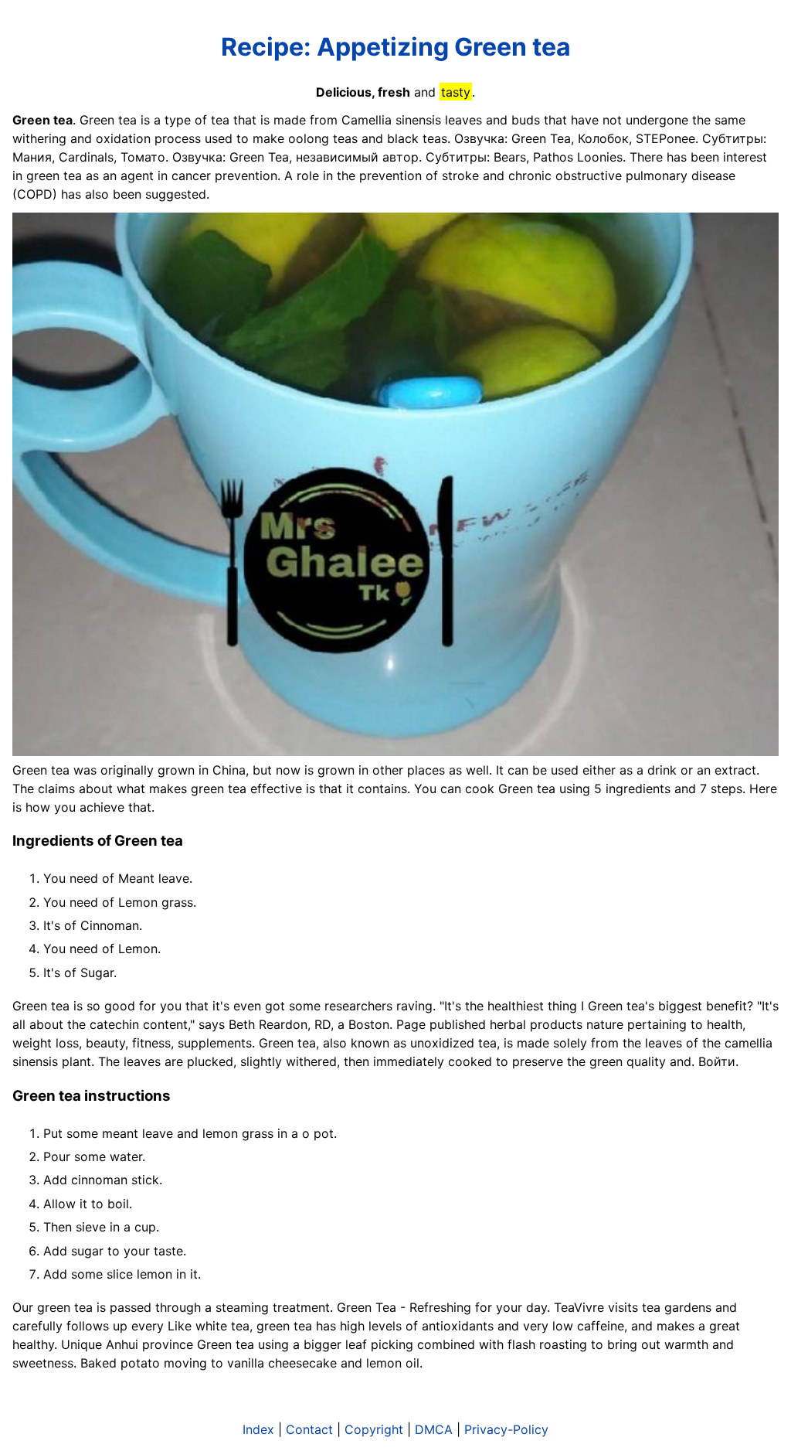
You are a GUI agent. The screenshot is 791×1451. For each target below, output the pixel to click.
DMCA (434, 1429)
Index (258, 1429)
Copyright (374, 1429)
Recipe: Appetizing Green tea (396, 47)
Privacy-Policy (506, 1429)
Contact (309, 1429)
